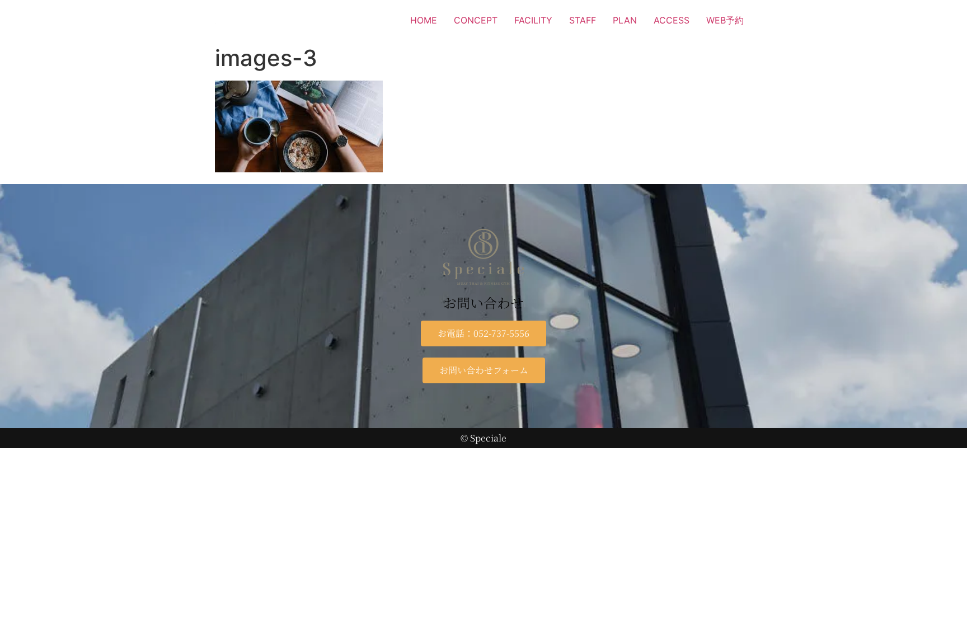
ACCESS (671, 20)
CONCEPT (475, 20)
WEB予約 (725, 20)
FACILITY (533, 20)
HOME (423, 20)
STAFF (582, 20)
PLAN (625, 20)
